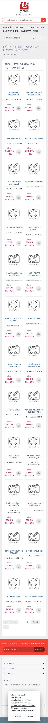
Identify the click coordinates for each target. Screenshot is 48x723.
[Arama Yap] (43, 20)
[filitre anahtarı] (14, 396)
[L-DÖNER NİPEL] (14, 583)
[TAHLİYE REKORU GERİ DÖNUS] (34, 490)
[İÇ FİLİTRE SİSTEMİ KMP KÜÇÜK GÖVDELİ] (14, 490)
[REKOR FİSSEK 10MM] (34, 125)
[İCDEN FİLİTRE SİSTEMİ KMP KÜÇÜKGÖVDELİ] (34, 260)
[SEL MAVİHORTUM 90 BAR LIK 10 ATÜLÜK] (34, 79)
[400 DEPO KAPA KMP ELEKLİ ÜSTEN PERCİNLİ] (34, 396)
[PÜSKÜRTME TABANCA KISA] (14, 79)
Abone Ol (39, 649)
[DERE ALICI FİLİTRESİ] (34, 168)
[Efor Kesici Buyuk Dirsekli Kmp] (14, 260)
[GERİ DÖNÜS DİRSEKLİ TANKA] (34, 351)
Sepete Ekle (18, 108)
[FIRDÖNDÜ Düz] (14, 125)
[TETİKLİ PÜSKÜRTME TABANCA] (14, 537)
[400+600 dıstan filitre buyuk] (14, 168)
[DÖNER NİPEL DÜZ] (34, 537)
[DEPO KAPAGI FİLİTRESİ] (34, 214)
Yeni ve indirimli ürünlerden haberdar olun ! (24, 643)
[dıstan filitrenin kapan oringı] (14, 351)
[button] (37, 38)
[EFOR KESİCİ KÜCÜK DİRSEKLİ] (14, 305)
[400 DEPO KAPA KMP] (14, 214)
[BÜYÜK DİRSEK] (34, 305)
